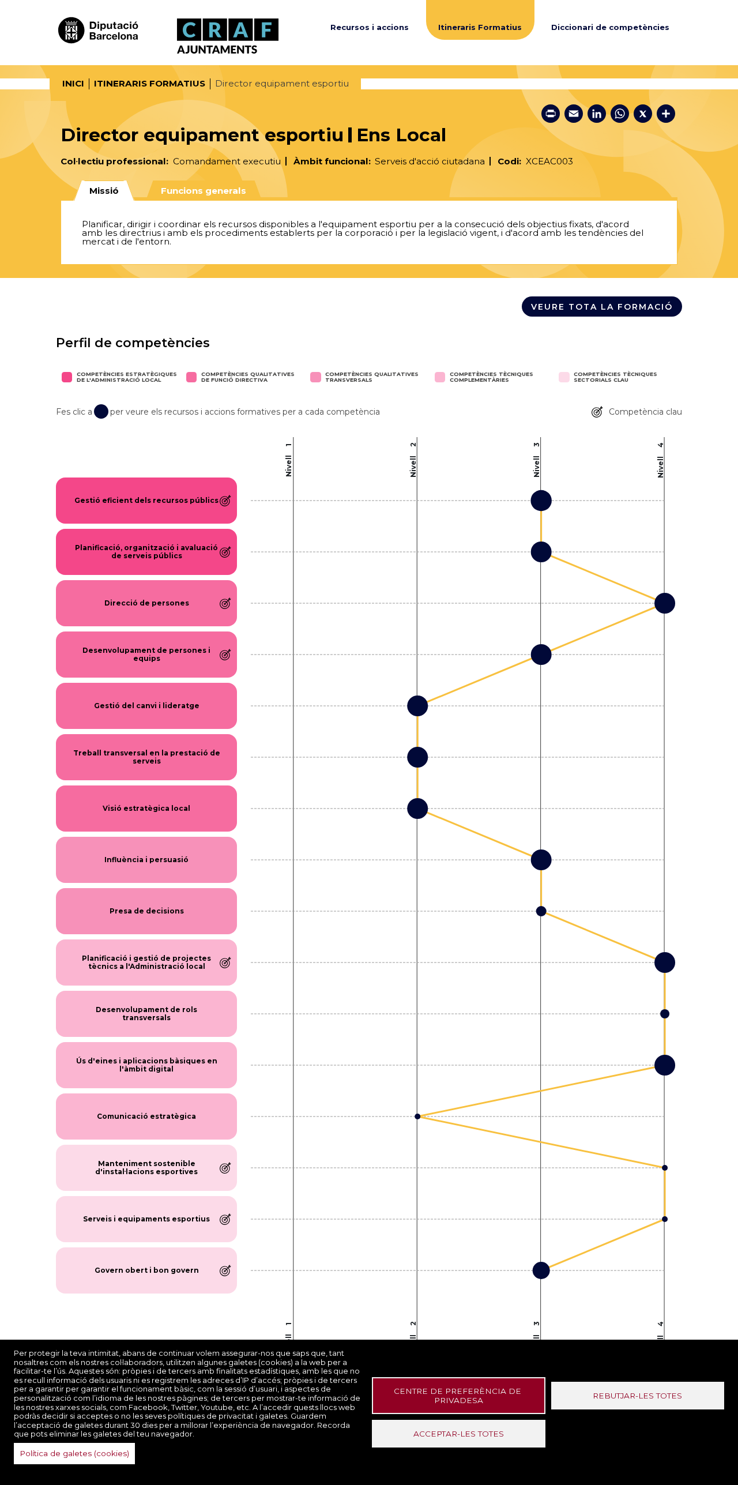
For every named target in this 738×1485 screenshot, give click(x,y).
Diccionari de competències (610, 27)
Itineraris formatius (149, 83)
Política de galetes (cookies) (74, 1453)
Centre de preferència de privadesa (459, 1395)
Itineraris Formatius (480, 27)
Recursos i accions (369, 27)
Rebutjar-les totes (637, 1395)
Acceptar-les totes (458, 1433)
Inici (73, 83)
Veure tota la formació (602, 307)
